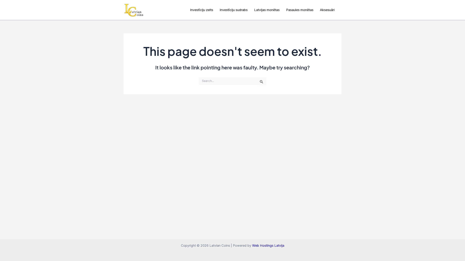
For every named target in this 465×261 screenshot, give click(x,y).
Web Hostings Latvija (268, 245)
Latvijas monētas (267, 10)
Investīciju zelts (201, 10)
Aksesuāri (327, 10)
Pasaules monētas (299, 10)
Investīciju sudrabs (234, 10)
